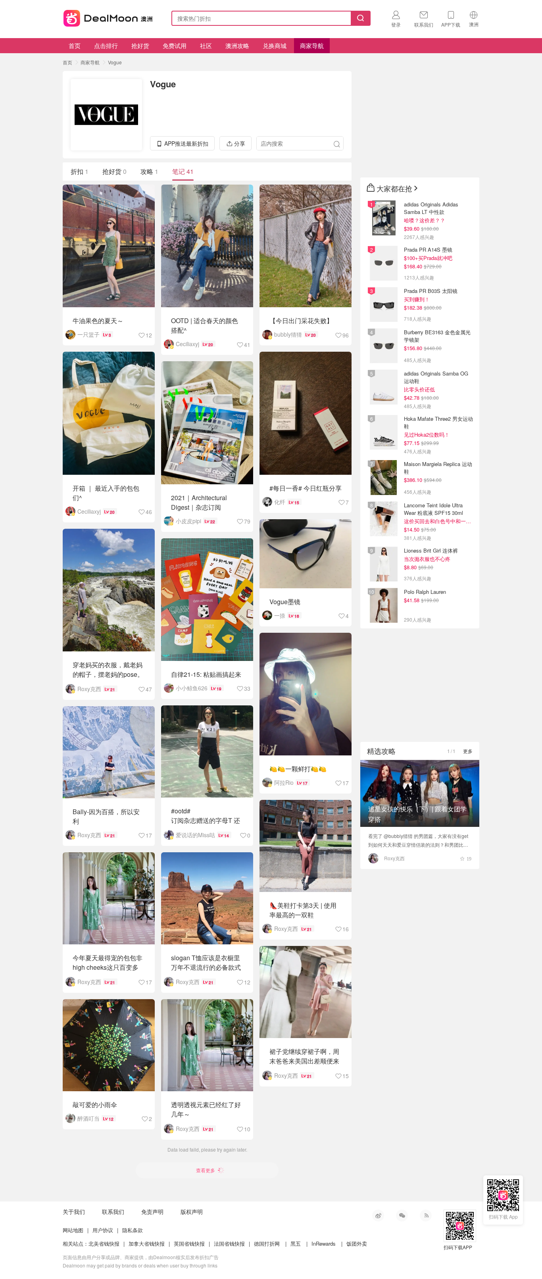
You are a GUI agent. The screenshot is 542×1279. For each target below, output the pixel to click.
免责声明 (152, 1211)
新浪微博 (378, 1215)
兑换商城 (274, 45)
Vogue (115, 62)
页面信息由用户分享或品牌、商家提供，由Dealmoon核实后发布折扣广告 (141, 1257)
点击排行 (106, 45)
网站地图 (73, 1230)
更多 (468, 750)
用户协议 (102, 1230)
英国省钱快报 (189, 1243)
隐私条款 (132, 1230)
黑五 (295, 1243)
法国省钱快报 (229, 1243)
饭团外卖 (356, 1243)
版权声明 (192, 1211)
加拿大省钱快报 (147, 1243)
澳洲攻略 (237, 45)
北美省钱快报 (103, 1243)
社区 (206, 45)
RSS (426, 1215)
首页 (75, 45)
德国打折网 (267, 1243)
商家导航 (312, 45)
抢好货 (140, 45)
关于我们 (74, 1211)
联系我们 (113, 1211)
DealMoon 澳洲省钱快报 (109, 17)
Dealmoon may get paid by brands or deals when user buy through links (140, 1265)
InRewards (323, 1243)
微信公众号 (402, 1215)
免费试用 (174, 45)
